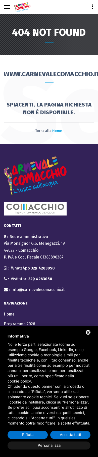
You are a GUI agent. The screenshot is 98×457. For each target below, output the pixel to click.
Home (9, 314)
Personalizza (49, 445)
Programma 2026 (19, 324)
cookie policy (19, 381)
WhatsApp (33, 268)
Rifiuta (27, 434)
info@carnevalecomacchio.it (38, 289)
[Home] (22, 7)
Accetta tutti (70, 434)
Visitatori (31, 278)
